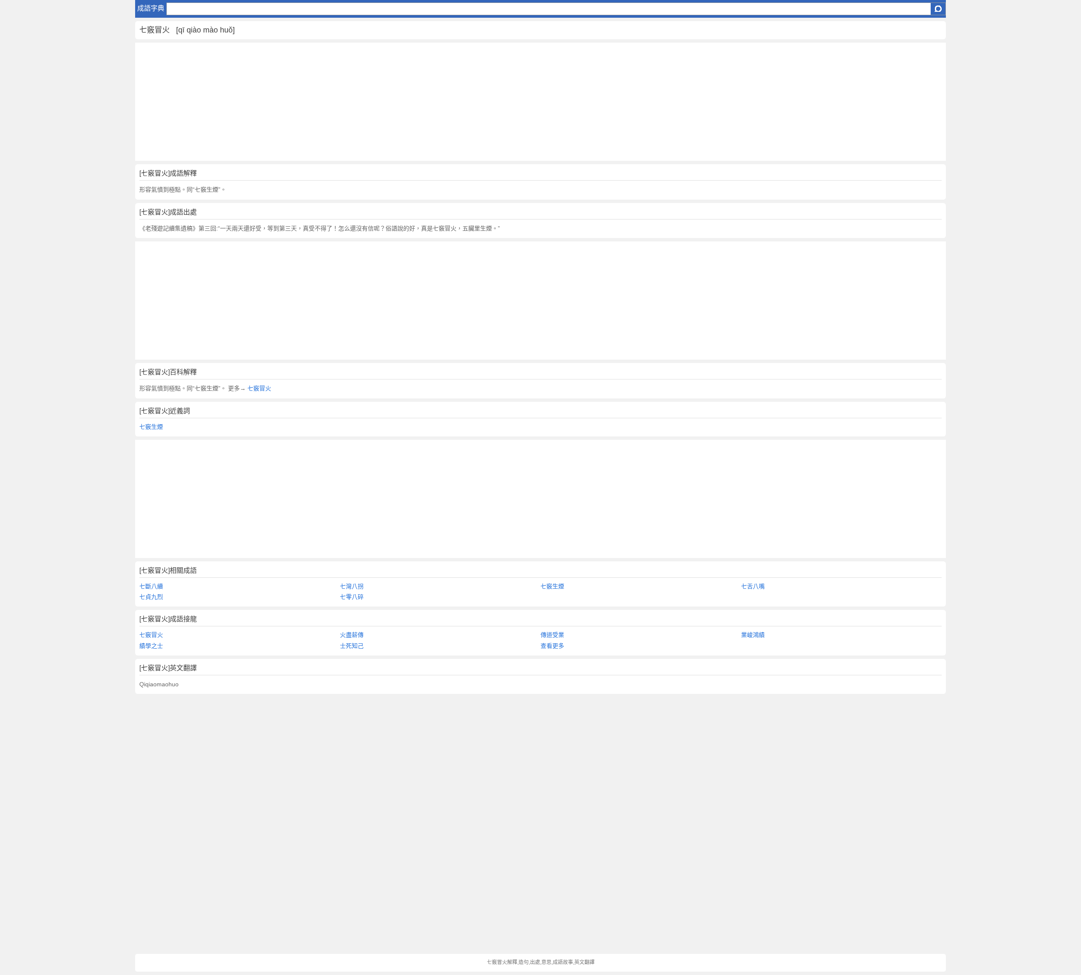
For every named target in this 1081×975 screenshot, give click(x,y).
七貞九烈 (151, 596)
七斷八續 (151, 586)
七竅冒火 (258, 388)
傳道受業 (552, 634)
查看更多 (552, 645)
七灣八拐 (352, 586)
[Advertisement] (388, 102)
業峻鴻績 (753, 634)
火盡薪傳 (352, 634)
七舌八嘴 (753, 586)
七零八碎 (352, 596)
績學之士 (151, 645)
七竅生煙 (151, 426)
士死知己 (352, 645)
